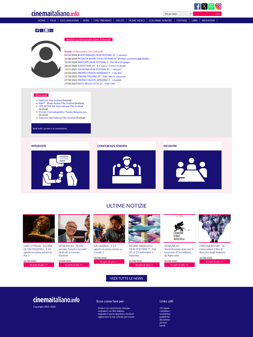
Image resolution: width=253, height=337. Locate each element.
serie (86, 20)
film (53, 20)
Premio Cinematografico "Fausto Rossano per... (63, 111)
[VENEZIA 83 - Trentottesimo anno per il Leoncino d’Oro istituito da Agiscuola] (179, 228)
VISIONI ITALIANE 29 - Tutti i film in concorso (102, 76)
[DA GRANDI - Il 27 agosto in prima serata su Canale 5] (109, 228)
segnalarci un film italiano (111, 310)
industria (208, 20)
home (42, 20)
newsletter (165, 313)
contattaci (165, 310)
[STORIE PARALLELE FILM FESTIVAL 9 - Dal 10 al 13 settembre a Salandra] (144, 228)
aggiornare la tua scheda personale (116, 316)
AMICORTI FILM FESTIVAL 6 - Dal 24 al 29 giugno (104, 62)
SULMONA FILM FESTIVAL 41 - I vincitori (99, 69)
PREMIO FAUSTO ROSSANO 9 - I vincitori (100, 72)
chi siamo (164, 308)
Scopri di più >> (39, 264)
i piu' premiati (102, 20)
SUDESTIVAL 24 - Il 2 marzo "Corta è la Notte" (102, 65)
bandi (162, 325)
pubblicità (165, 316)
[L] (214, 228)
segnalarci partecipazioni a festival (116, 313)
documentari (69, 20)
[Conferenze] (126, 187)
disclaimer (165, 319)
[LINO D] (39, 228)
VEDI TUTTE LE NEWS (126, 278)
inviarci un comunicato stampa (114, 308)
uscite (120, 20)
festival (181, 20)
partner (163, 322)
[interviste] (60, 188)
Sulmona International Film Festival (57, 117)
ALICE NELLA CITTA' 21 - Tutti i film (96, 83)
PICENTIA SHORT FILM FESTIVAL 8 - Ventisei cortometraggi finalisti (113, 58)
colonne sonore (160, 20)
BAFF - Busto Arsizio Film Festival (56, 103)
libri (195, 20)
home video (137, 20)
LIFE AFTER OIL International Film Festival (61, 106)
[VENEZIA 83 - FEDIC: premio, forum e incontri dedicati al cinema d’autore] (74, 228)
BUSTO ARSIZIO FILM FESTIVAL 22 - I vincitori (102, 55)
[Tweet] (204, 8)
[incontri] (193, 188)
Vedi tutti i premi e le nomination (50, 128)
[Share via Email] (46, 31)
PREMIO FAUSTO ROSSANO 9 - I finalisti (99, 80)
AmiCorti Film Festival (50, 100)
